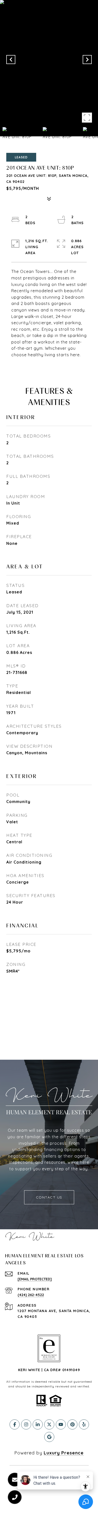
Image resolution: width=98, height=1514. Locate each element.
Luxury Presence (64, 1453)
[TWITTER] (49, 1424)
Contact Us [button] (49, 1197)
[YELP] (84, 1424)
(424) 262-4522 (31, 1295)
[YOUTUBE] (61, 1424)
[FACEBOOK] (15, 1424)
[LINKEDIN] (38, 1424)
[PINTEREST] (72, 1424)
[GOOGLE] (49, 1437)
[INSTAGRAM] (26, 1424)
